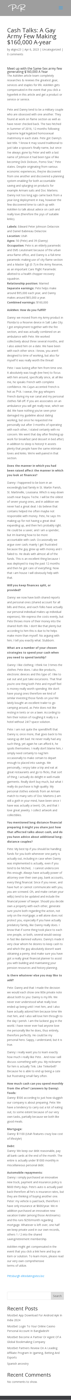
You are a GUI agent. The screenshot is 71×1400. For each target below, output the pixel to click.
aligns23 (16, 49)
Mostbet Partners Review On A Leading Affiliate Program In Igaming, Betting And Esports (33, 1352)
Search (57, 1296)
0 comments (15, 54)
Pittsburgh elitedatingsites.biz (25, 1276)
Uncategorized (51, 49)
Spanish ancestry (18, 1363)
